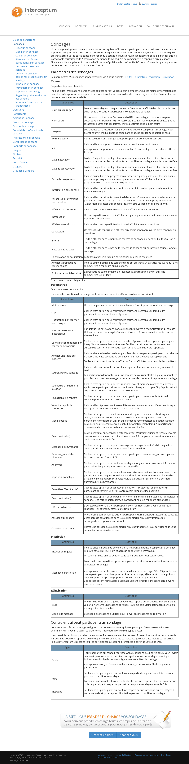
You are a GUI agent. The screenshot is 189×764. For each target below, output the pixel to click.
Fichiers (17, 154)
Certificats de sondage (25, 141)
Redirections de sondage (26, 137)
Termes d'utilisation (123, 755)
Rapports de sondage (25, 146)
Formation (135, 26)
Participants (19, 113)
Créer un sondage (25, 48)
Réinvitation (167, 77)
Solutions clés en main (160, 26)
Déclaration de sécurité (107, 757)
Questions (18, 109)
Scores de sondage (23, 122)
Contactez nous (130, 4)
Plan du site (166, 755)
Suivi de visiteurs (102, 26)
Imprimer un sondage (28, 83)
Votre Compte (20, 162)
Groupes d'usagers (23, 170)
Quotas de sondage (23, 126)
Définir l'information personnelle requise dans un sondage (31, 77)
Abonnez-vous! (129, 735)
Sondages (64, 26)
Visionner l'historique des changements (30, 104)
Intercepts (81, 26)
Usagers (17, 166)
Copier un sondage (26, 55)
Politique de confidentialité (146, 755)
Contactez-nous (104, 755)
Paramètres (140, 77)
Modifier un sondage (27, 51)
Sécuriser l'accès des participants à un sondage (30, 61)
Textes (128, 77)
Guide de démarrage (24, 39)
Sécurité (17, 158)
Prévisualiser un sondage (30, 87)
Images (17, 150)
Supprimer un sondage (28, 91)
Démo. (120, 26)
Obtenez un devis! (102, 735)
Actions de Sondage (24, 118)
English (120, 4)
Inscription (154, 77)
